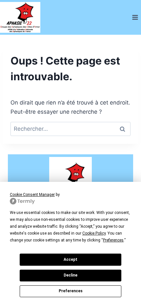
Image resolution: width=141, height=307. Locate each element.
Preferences (71, 291)
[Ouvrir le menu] (135, 17)
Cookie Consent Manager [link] (32, 194)
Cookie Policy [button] (94, 233)
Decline (70, 275)
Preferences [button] (113, 240)
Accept (70, 259)
